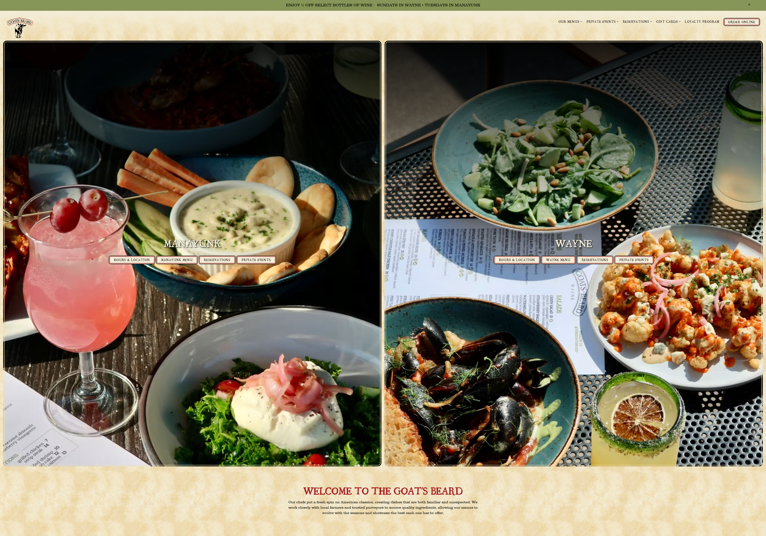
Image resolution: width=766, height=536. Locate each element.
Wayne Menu (558, 260)
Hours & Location (132, 260)
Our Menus (570, 21)
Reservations (637, 21)
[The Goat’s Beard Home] (22, 28)
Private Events (602, 21)
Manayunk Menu (177, 260)
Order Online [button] (741, 22)
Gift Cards (668, 21)
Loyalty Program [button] (702, 21)
